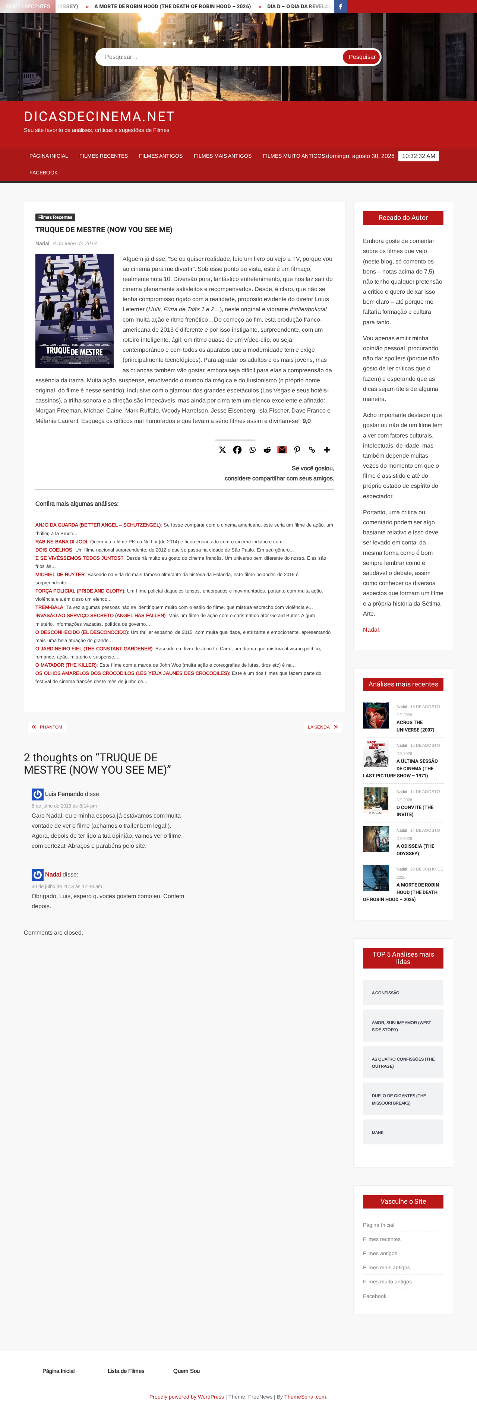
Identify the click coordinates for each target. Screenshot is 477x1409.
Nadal (42, 243)
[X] (222, 449)
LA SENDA (319, 727)
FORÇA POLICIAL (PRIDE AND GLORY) (79, 591)
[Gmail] (282, 449)
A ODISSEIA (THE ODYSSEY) (415, 850)
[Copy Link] (312, 449)
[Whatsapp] (252, 449)
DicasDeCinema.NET (99, 117)
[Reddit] (267, 449)
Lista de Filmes (126, 1371)
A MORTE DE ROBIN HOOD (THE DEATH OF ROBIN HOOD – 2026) (150, 6)
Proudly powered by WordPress (186, 1397)
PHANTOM (51, 727)
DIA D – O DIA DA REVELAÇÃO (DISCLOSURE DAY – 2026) (314, 6)
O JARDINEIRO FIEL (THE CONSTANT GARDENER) (93, 648)
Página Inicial (48, 156)
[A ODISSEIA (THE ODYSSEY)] (376, 838)
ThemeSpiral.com (305, 1397)
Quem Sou (186, 1371)
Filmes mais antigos (223, 156)
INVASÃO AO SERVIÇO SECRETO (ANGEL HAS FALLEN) (100, 615)
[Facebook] (237, 449)
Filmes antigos (161, 156)
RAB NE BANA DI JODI (61, 541)
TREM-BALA (49, 607)
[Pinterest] (297, 449)
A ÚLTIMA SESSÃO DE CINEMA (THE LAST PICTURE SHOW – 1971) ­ (400, 768)
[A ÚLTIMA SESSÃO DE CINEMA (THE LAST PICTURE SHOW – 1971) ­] (376, 754)
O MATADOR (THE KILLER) (66, 665)
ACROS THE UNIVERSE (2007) (416, 726)
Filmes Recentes (55, 217)
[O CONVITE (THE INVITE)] (376, 800)
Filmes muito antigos (294, 156)
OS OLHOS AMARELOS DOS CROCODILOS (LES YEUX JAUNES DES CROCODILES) (132, 673)
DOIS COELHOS (53, 550)
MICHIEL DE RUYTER (60, 574)
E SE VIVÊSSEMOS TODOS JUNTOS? (79, 558)
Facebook (43, 173)
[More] (327, 449)
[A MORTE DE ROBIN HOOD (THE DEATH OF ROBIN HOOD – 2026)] (376, 877)
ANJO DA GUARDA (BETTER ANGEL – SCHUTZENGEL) (98, 525)
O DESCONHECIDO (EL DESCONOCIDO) (81, 632)
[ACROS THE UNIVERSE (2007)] (376, 715)
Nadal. (371, 629)
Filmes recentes (103, 156)
